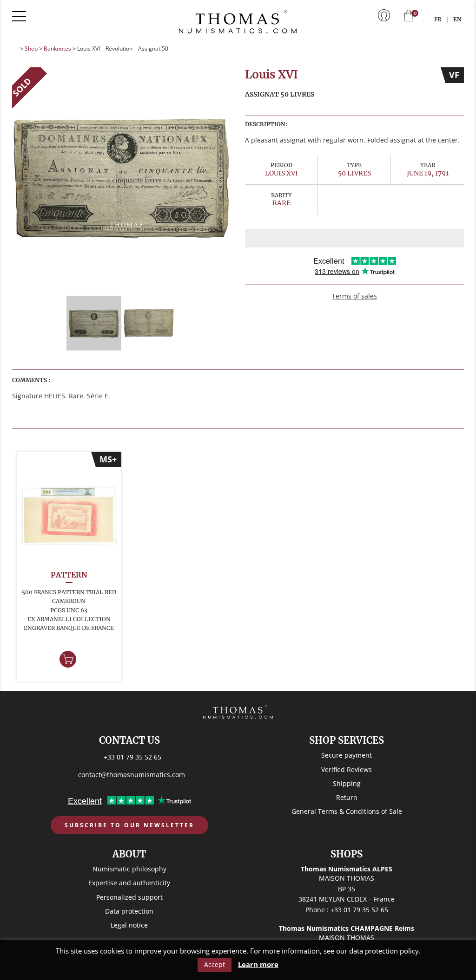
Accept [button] (214, 964)
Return (346, 797)
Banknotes (57, 48)
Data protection (129, 911)
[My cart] (408, 16)
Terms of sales (354, 296)
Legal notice (129, 925)
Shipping (347, 783)
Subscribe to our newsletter (129, 825)
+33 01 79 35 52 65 (132, 757)
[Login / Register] (384, 16)
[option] (121, 176)
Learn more (258, 964)
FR (437, 19)
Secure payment (346, 755)
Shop (31, 48)
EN (457, 19)
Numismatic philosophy (129, 868)
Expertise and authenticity (129, 882)
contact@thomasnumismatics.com (131, 774)
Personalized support (129, 897)
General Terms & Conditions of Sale (346, 811)
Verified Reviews (346, 769)
